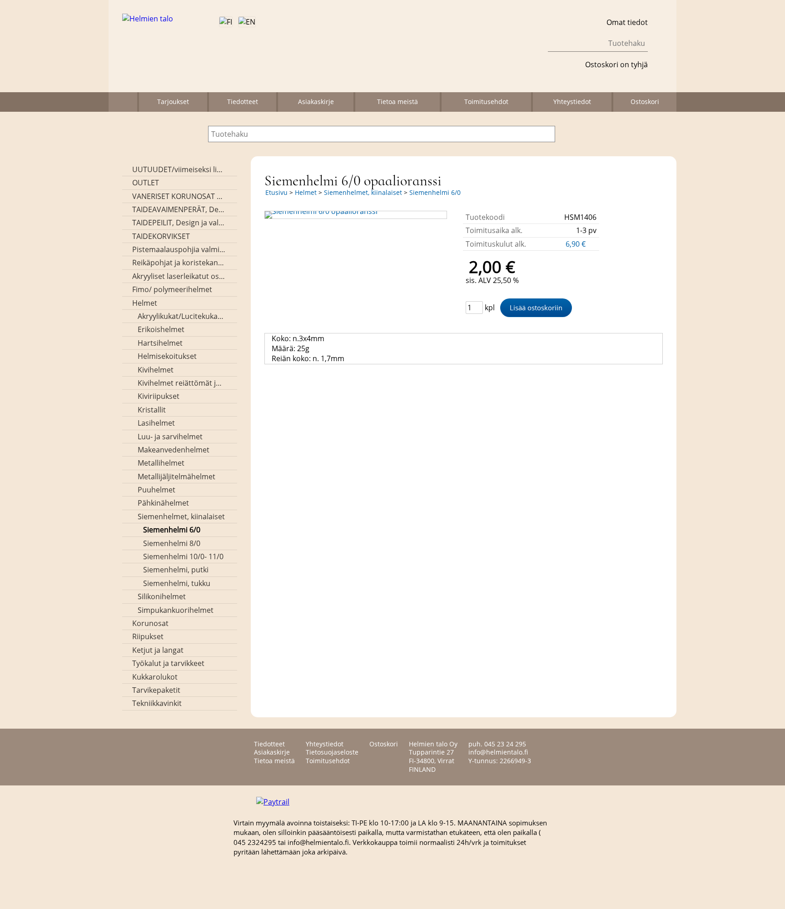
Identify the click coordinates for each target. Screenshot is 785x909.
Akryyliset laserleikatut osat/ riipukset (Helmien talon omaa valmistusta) (178, 276)
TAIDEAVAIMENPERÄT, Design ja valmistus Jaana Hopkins (178, 209)
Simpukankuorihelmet (176, 610)
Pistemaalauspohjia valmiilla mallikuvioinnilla (178, 249)
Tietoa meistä (397, 101)
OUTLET (145, 183)
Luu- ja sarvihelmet (170, 437)
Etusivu (276, 192)
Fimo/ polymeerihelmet (172, 289)
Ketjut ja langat (158, 650)
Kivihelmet (156, 370)
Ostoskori (645, 101)
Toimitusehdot (486, 101)
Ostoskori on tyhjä (616, 65)
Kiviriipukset (158, 396)
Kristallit (152, 410)
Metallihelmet (161, 463)
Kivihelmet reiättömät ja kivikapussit (181, 383)
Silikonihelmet (162, 596)
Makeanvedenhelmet (173, 450)
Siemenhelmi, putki (176, 570)
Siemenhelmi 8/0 (171, 543)
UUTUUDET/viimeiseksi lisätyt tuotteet (178, 169)
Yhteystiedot (572, 101)
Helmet (144, 303)
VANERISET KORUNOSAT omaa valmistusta (178, 196)
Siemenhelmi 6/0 (171, 530)
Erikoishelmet (161, 329)
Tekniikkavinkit (157, 703)
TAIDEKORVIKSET (161, 236)
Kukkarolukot (155, 677)
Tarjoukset (173, 101)
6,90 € (576, 244)
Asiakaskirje (316, 101)
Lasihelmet (156, 423)
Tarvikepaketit (156, 690)
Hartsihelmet (160, 343)
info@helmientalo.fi (498, 752)
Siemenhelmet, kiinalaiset (181, 517)
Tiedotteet (242, 101)
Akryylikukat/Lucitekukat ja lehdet (181, 316)
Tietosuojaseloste (332, 752)
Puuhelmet (156, 490)
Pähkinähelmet (163, 503)
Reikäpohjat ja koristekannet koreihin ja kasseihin (178, 263)
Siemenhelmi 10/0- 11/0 (183, 556)
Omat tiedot (627, 22)
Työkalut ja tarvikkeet (168, 663)
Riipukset (148, 636)
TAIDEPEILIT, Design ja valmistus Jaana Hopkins (178, 223)
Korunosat (150, 623)
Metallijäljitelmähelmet (176, 477)
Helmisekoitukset (167, 356)
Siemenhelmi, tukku (176, 583)
